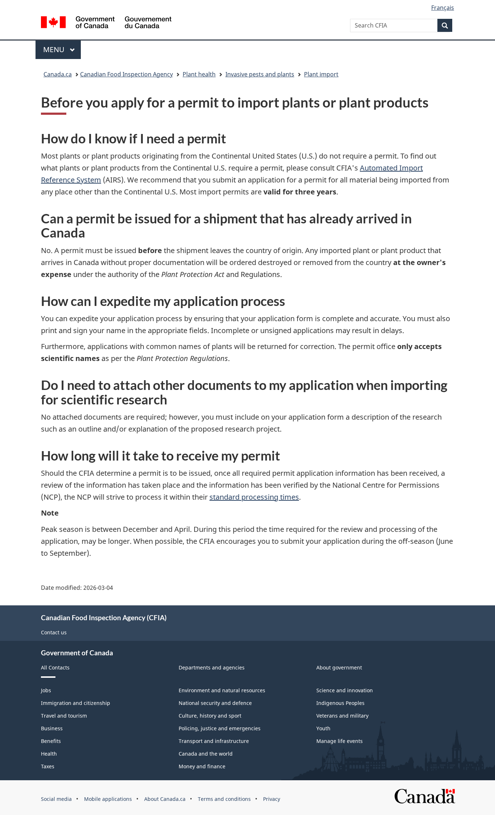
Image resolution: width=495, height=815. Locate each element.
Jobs (46, 690)
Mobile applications (108, 798)
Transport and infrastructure (214, 741)
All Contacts (55, 667)
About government (339, 667)
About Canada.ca (165, 798)
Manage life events (339, 741)
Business (52, 728)
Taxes (47, 766)
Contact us (54, 632)
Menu (54, 49)
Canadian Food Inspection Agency (126, 74)
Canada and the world (206, 753)
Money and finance (202, 766)
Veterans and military (342, 715)
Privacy (271, 798)
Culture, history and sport (210, 715)
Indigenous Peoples (340, 703)
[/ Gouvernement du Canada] (106, 23)
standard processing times (254, 497)
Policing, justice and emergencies (220, 728)
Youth (323, 728)
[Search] (444, 25)
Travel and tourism (64, 715)
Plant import (321, 74)
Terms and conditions (224, 798)
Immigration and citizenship (75, 703)
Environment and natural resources (222, 690)
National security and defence (215, 703)
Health (49, 753)
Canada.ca (57, 74)
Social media (56, 798)
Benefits (51, 741)
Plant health (199, 74)
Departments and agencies (212, 667)
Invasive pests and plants (259, 74)
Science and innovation (344, 690)
